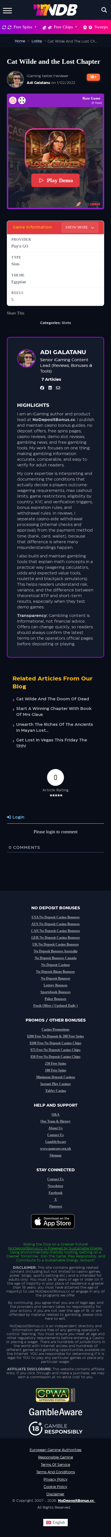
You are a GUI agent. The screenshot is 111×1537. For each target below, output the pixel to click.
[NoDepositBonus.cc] (56, 10)
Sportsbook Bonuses (55, 992)
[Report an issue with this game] (13, 100)
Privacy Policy (55, 1479)
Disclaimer (55, 1494)
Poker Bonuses (55, 999)
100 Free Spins (55, 1070)
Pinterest (55, 1206)
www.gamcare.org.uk (55, 1149)
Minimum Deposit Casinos (55, 1077)
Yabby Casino (55, 1091)
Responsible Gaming (55, 1457)
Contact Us (55, 1135)
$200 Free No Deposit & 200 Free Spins (55, 1036)
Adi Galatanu (38, 82)
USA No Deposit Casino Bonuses (56, 917)
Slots (66, 323)
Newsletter (55, 1186)
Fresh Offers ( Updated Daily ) (55, 1006)
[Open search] (104, 10)
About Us (55, 1128)
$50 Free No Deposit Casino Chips (55, 1057)
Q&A (55, 1115)
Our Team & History (55, 1121)
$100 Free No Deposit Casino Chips (55, 1043)
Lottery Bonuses (55, 985)
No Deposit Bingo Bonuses (55, 972)
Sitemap (55, 1155)
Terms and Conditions (55, 1472)
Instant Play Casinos (55, 1084)
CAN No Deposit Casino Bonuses (55, 931)
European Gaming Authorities (55, 1450)
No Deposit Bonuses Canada (56, 958)
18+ (93, 77)
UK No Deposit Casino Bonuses (55, 944)
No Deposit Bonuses (55, 978)
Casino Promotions (55, 1029)
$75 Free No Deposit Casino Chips (55, 1050)
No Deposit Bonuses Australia (55, 951)
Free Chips (63, 27)
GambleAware (55, 1142)
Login (17, 817)
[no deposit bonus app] (55, 1231)
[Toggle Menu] (7, 10)
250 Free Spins (55, 1063)
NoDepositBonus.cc (25, 1248)
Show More (77, 227)
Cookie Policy (55, 1487)
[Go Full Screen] (22, 100)
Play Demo (60, 180)
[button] (55, 149)
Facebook (56, 1193)
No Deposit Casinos (55, 965)
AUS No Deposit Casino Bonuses (55, 924)
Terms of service (55, 1464)
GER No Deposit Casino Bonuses (55, 938)
